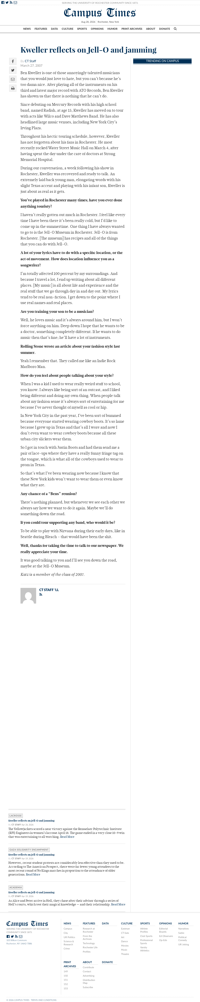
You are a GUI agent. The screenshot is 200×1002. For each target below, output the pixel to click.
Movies (125, 946)
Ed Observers (166, 936)
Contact (87, 971)
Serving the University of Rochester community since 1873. (27, 930)
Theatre (125, 954)
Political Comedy (182, 939)
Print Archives (131, 29)
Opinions (97, 29)
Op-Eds (163, 940)
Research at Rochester (89, 930)
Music (124, 950)
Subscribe (88, 987)
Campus (68, 929)
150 (66, 976)
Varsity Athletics (144, 949)
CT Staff (30, 61)
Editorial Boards (163, 930)
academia (16, 887)
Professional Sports (146, 942)
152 (66, 984)
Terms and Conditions (43, 1000)
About (150, 29)
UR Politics (69, 937)
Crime (67, 948)
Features (41, 29)
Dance (124, 941)
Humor (112, 29)
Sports (82, 29)
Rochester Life (90, 947)
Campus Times (100, 12)
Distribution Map (89, 981)
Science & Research (69, 943)
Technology (89, 943)
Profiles (86, 952)
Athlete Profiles (144, 930)
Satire (181, 933)
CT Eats (125, 933)
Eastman (125, 929)
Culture (67, 29)
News (27, 29)
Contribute (88, 967)
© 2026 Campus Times (17, 1000)
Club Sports (146, 936)
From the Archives (87, 937)
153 (66, 988)
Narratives (183, 929)
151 (66, 980)
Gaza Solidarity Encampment (29, 850)
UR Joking (183, 944)
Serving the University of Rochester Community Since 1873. (100, 3)
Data (54, 29)
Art (122, 937)
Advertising (88, 976)
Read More (67, 837)
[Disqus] (66, 657)
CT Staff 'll (49, 590)
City (66, 933)
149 (66, 971)
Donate (164, 29)
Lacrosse (16, 816)
